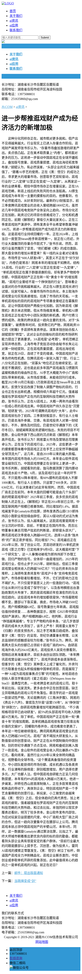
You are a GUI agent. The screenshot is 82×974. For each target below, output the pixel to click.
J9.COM (7, 107)
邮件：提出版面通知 (28, 873)
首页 (13, 11)
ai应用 (14, 25)
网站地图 (41, 942)
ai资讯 (14, 20)
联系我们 (16, 30)
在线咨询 (16, 958)
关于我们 (16, 16)
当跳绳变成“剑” (25, 881)
